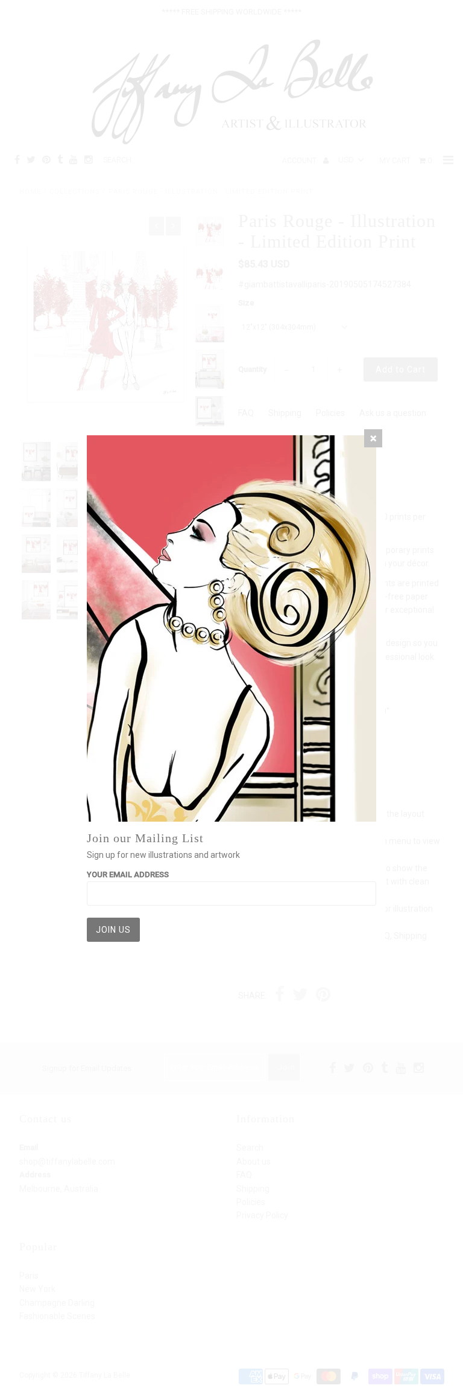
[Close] (373, 438)
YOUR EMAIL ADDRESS (128, 874)
